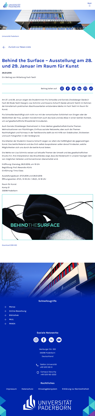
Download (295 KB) (9, 245)
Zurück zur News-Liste (19, 47)
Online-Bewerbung (17, 311)
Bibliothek (14, 315)
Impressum (11, 389)
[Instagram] (36, 339)
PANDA (12, 323)
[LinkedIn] (51, 339)
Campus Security (48, 372)
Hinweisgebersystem (47, 389)
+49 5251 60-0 (46, 367)
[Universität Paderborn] (47, 402)
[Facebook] (43, 339)
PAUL (11, 319)
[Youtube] (59, 339)
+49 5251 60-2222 (48, 374)
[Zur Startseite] (11, 4)
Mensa (12, 307)
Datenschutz (27, 389)
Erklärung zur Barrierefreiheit (75, 389)
